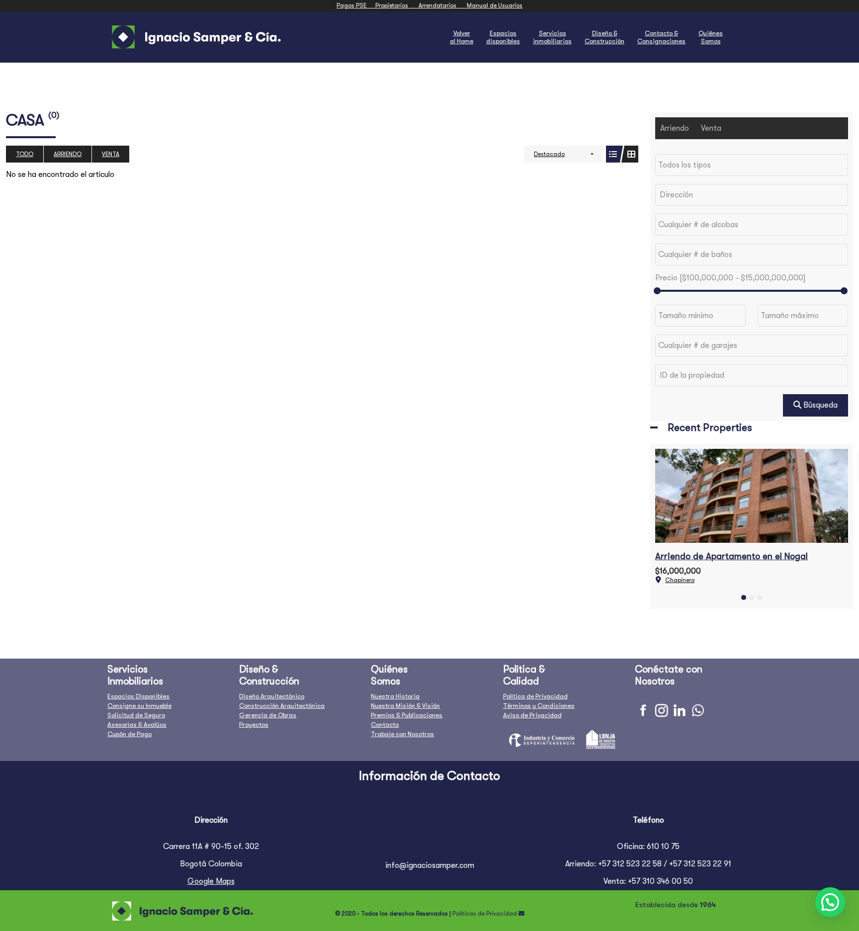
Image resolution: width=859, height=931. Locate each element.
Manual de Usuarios (494, 5)
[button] (744, 597)
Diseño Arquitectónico (271, 696)
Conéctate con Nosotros (668, 675)
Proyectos (253, 724)
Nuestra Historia (395, 696)
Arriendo (68, 154)
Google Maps (211, 881)
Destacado (549, 154)
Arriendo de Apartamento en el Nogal (731, 556)
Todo (24, 154)
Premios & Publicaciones (406, 715)
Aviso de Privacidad (532, 715)
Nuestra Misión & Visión (405, 705)
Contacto (385, 724)
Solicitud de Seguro (136, 715)
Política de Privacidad (535, 696)
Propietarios (397, 5)
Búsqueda (819, 405)
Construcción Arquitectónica (282, 705)
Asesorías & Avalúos (137, 724)
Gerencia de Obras (267, 715)
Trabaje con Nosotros (402, 734)
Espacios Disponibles (138, 696)
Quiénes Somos (389, 675)
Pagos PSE (356, 5)
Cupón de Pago (129, 734)
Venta (110, 154)
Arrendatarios (443, 5)
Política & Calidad (524, 675)
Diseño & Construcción (269, 675)
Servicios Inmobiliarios (135, 675)
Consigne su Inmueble (139, 705)
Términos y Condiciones (539, 705)
